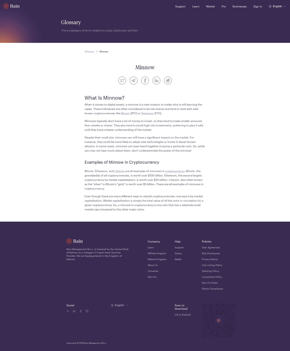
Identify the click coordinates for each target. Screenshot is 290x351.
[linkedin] (156, 80)
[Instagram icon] (86, 311)
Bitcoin (125, 113)
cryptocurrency (174, 171)
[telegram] (134, 80)
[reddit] (168, 80)
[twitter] (122, 80)
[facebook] (145, 80)
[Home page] (11, 6)
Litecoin (119, 171)
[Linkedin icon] (73, 311)
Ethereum (147, 113)
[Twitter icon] (67, 311)
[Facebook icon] (80, 311)
